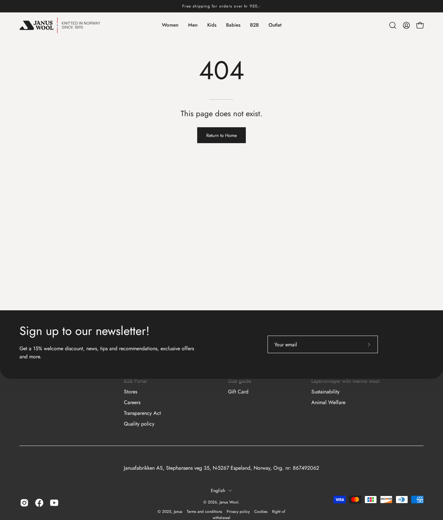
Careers (132, 402)
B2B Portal (135, 381)
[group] (221, 6)
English (218, 490)
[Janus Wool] (60, 25)
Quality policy (139, 423)
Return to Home (221, 135)
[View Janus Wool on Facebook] (39, 503)
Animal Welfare (328, 402)
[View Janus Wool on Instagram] (24, 503)
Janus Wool (229, 502)
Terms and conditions (204, 511)
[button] (393, 25)
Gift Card (238, 391)
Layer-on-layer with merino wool (345, 381)
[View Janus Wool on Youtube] (54, 503)
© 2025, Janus (170, 511)
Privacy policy (238, 511)
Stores (130, 391)
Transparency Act (142, 413)
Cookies (261, 511)
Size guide (239, 381)
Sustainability (325, 391)
